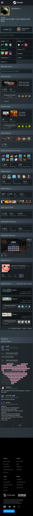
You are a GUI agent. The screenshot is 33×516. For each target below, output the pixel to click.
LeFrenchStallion (18, 265)
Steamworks (6, 466)
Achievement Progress (9, 95)
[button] (7, 29)
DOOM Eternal (22, 113)
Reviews (30, 328)
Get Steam (19, 479)
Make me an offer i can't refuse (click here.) (15, 20)
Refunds (5, 490)
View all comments (6, 341)
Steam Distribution (8, 469)
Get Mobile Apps (9, 511)
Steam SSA (6, 464)
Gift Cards (5, 472)
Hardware (19, 466)
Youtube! (3, 17)
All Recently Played (16, 328)
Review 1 (6, 101)
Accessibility (6, 482)
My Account (20, 487)
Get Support (20, 484)
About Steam (6, 461)
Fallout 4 (14, 314)
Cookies (5, 487)
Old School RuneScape (24, 83)
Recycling (19, 469)
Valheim (14, 290)
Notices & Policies (8, 484)
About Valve (20, 461)
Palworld (14, 299)
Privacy (5, 479)
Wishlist (24, 328)
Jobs (18, 464)
